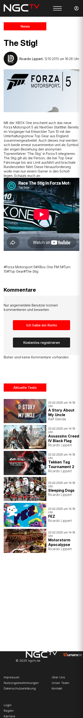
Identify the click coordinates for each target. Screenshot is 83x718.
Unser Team (60, 683)
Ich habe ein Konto (41, 325)
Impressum (11, 677)
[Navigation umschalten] (57, 8)
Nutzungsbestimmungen (21, 683)
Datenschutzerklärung (20, 688)
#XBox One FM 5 (48, 267)
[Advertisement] (41, 600)
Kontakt (57, 688)
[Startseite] (21, 8)
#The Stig (31, 271)
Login (8, 705)
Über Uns (58, 677)
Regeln (9, 710)
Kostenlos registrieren (41, 342)
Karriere (9, 716)
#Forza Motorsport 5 (19, 267)
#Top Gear (15, 271)
